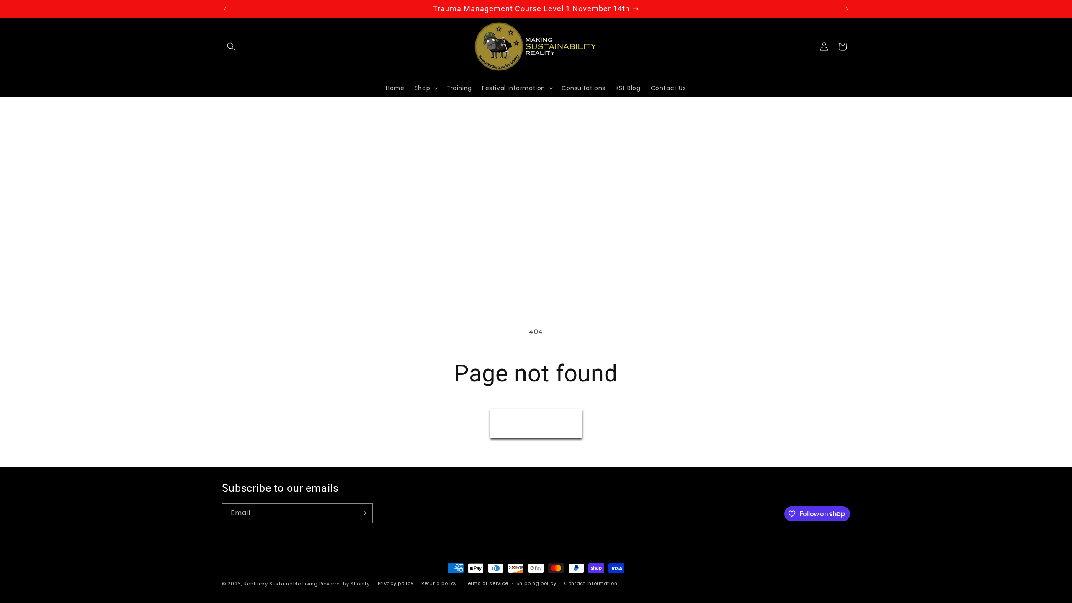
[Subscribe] (363, 513)
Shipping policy (536, 583)
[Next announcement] (847, 9)
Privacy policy (396, 583)
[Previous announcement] (225, 9)
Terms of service (486, 583)
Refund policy (439, 583)
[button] (231, 46)
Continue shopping (536, 423)
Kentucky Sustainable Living (281, 583)
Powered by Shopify (344, 583)
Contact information (590, 583)
